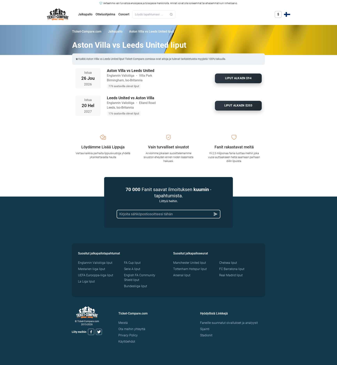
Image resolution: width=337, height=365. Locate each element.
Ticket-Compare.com (86, 31)
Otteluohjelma (105, 14)
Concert (123, 14)
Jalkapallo (85, 14)
